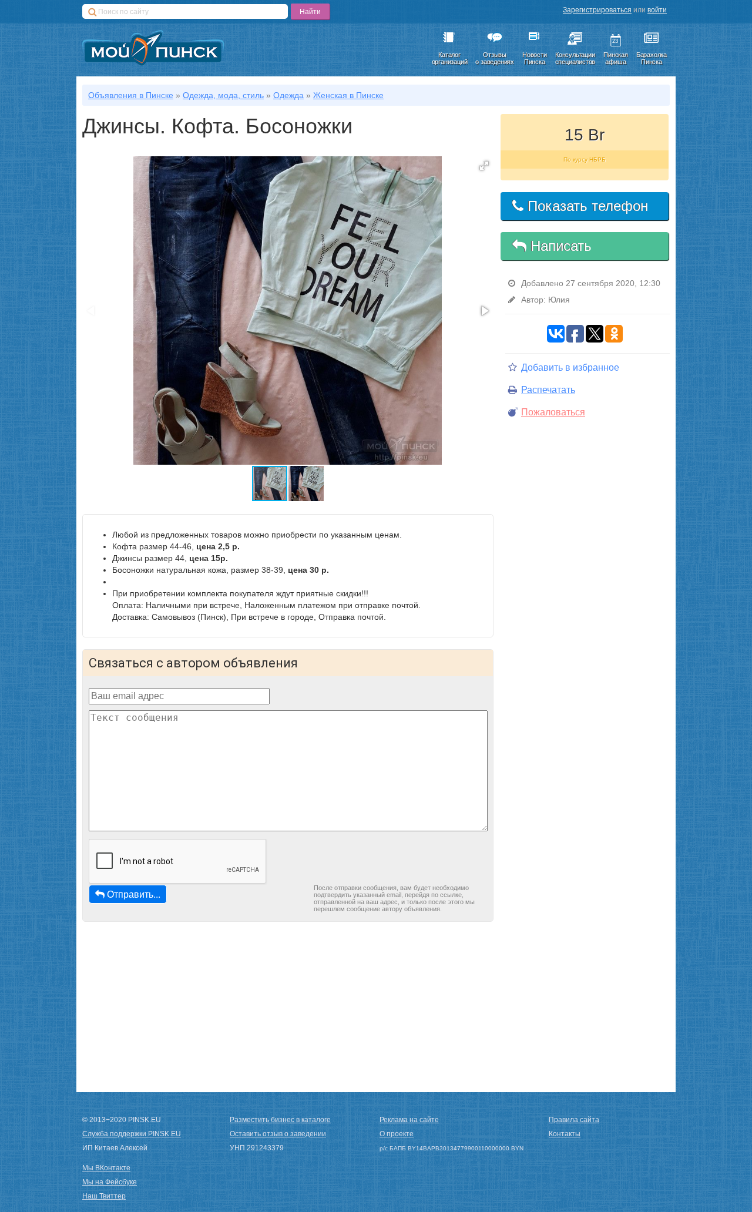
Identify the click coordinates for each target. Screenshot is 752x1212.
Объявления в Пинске (130, 95)
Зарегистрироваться (597, 10)
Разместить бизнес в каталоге (280, 1120)
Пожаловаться (553, 412)
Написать (559, 246)
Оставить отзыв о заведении (278, 1134)
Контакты (564, 1134)
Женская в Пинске (348, 95)
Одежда (288, 95)
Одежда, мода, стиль (223, 95)
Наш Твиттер (104, 1196)
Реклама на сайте (409, 1120)
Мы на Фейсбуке (109, 1182)
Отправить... (133, 894)
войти (657, 10)
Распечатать (548, 390)
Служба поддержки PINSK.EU (131, 1134)
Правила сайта (574, 1120)
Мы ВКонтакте (106, 1168)
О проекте (397, 1134)
